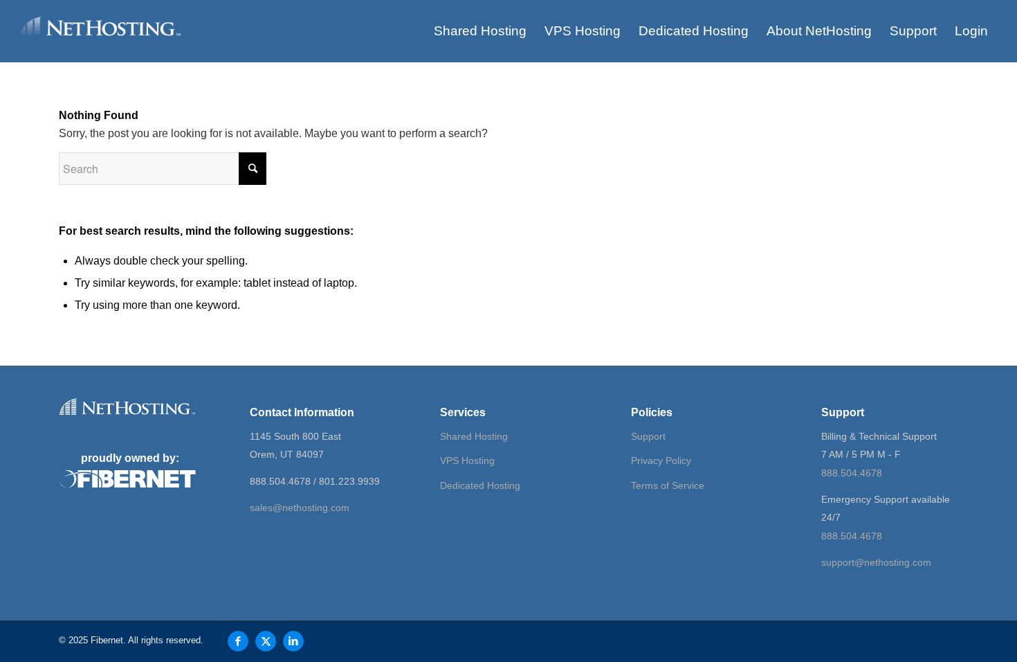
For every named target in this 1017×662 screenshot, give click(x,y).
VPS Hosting (467, 460)
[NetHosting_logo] (100, 39)
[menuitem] (480, 31)
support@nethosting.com (876, 562)
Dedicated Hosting (480, 485)
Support (648, 436)
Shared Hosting (474, 436)
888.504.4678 (851, 472)
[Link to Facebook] (238, 641)
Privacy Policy (661, 460)
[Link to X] (265, 641)
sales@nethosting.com (299, 507)
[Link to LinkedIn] (293, 641)
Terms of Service (667, 485)
